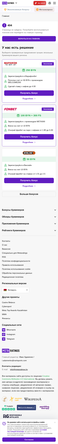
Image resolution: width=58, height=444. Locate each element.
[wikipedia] (33, 399)
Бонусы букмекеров (13, 210)
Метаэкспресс (46, 9)
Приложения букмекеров (15, 224)
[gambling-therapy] (44, 408)
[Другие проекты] (9, 3)
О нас (4, 245)
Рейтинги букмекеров (13, 230)
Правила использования (13, 265)
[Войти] (49, 3)
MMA (4, 314)
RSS (4, 257)
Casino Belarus (8, 302)
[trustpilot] (8, 408)
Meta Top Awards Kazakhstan (14, 310)
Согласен (29, 440)
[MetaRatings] (11, 351)
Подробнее (28, 98)
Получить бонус (29, 93)
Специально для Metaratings (14, 253)
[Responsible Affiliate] (12, 416)
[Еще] (54, 3)
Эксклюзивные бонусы (18, 9)
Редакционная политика (12, 277)
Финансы (6, 318)
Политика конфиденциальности (16, 261)
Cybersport (6, 306)
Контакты (6, 241)
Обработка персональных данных (17, 273)
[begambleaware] (26, 408)
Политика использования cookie (16, 269)
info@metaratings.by (19, 369)
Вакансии (6, 249)
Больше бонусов (29, 194)
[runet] (4, 399)
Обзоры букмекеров (13, 217)
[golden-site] (15, 399)
